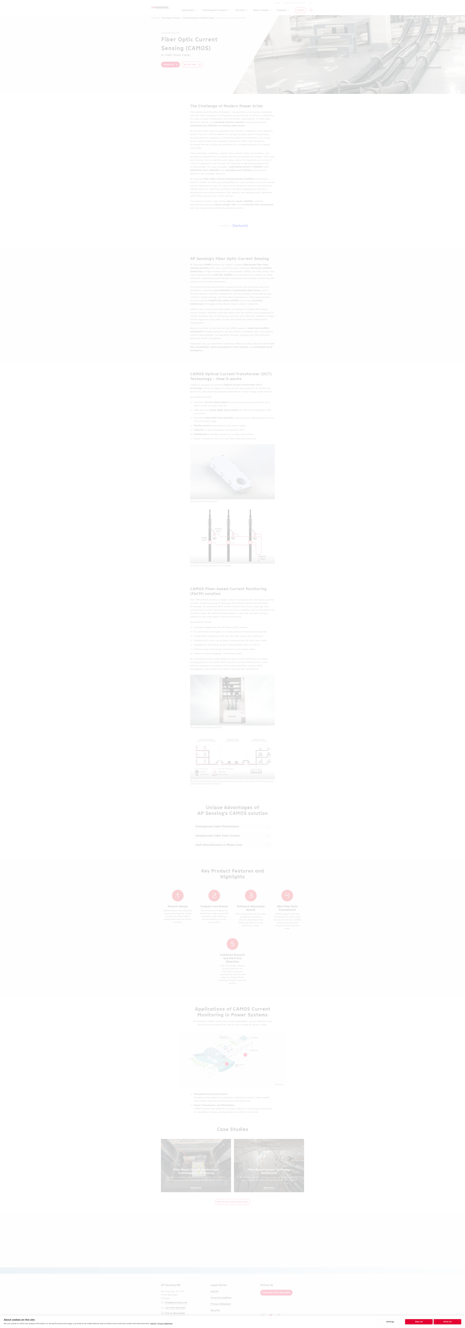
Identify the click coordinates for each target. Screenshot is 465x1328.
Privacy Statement (164, 1323)
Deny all (419, 1322)
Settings (390, 1322)
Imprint (153, 1323)
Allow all (447, 1322)
